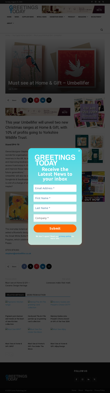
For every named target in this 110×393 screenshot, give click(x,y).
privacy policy (65, 236)
